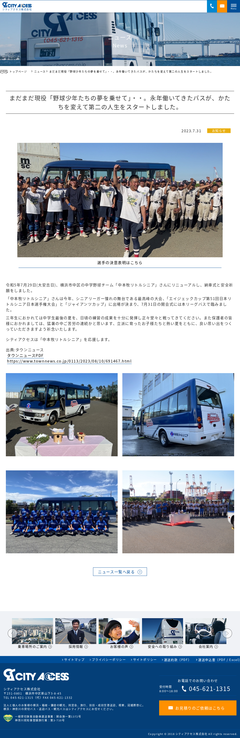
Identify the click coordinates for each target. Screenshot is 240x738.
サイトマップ (74, 659)
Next (227, 633)
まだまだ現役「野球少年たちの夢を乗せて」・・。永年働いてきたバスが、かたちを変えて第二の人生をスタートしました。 (131, 71)
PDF (222, 659)
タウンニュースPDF (25, 355)
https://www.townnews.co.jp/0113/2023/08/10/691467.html (69, 361)
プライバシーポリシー (109, 659)
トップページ (18, 71)
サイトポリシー (145, 659)
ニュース (40, 71)
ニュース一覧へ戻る (116, 571)
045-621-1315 (22, 697)
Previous (12, 633)
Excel (234, 659)
